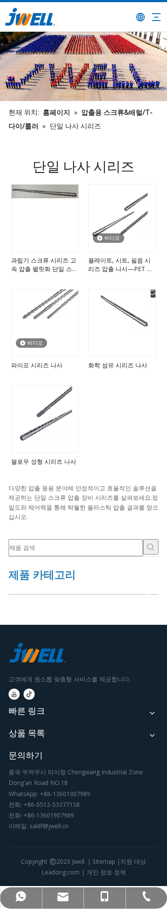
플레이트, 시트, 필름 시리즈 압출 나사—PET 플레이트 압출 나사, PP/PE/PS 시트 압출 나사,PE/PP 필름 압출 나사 (121, 264)
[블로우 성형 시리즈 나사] (45, 416)
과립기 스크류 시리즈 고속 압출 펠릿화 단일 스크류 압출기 (44, 264)
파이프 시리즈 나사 (37, 365)
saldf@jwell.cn (49, 826)
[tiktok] (29, 694)
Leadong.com (61, 872)
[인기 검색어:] (150, 547)
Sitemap (103, 861)
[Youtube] (14, 694)
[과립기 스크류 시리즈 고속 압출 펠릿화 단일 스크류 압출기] (45, 191)
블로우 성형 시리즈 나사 (43, 461)
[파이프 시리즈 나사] (45, 306)
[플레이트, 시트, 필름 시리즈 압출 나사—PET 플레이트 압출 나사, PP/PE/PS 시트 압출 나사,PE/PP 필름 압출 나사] (122, 210)
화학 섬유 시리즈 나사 (117, 365)
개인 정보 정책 (106, 872)
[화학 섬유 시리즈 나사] (122, 311)
